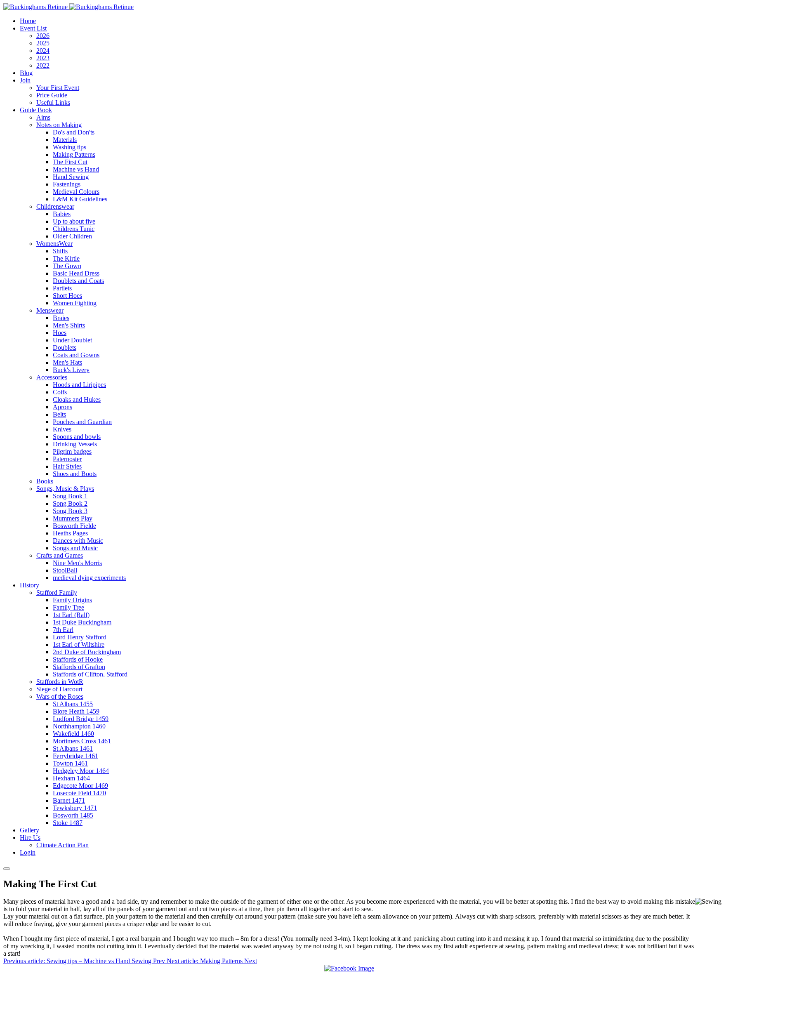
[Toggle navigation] (6, 868)
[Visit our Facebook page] (349, 968)
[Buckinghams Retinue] (68, 6)
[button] (33, 28)
